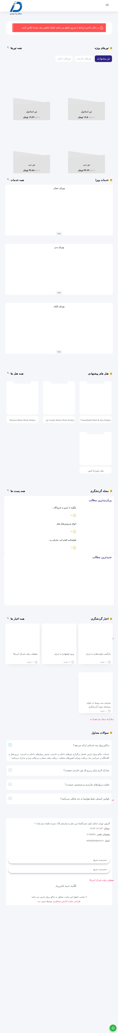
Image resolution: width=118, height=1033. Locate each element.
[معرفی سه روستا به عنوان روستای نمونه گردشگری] (95, 688)
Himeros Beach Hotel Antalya (22, 420)
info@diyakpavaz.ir (95, 840)
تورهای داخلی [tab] (64, 58)
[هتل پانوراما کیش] (96, 451)
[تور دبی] (86, 142)
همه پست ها (18, 491)
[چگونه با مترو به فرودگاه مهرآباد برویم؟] (95, 512)
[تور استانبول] (86, 89)
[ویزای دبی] (59, 270)
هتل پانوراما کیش (95, 471)
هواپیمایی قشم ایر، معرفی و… (62, 540)
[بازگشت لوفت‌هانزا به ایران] (95, 639)
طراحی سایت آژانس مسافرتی (67, 901)
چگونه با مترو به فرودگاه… (64, 508)
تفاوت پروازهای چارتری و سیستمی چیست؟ (87, 784)
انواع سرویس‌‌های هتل (66, 524)
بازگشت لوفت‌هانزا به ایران (98, 654)
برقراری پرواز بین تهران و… (101, 719)
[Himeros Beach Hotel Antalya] (22, 400)
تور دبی (86, 165)
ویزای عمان (59, 188)
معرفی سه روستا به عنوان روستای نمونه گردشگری (99, 705)
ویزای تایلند (59, 306)
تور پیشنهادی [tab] (103, 58)
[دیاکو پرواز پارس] (16, 8)
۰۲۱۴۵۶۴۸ (91, 834)
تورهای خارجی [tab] (84, 58)
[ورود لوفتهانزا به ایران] (59, 639)
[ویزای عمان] (59, 211)
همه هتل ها (17, 373)
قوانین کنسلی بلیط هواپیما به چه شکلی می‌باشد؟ (84, 798)
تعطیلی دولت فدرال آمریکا (102, 880)
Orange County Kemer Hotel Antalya (59, 420)
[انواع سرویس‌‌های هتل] (95, 528)
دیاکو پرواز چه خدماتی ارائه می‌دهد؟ (91, 745)
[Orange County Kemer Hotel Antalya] (59, 400)
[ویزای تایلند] (59, 329)
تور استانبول (86, 112)
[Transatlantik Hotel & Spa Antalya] (96, 400)
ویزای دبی (59, 247)
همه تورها (16, 48)
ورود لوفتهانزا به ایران (64, 654)
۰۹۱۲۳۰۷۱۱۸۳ (96, 828)
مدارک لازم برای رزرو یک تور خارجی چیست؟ (86, 770)
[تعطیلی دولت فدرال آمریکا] (22, 639)
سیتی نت (41, 901)
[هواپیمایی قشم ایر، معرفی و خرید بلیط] (95, 544)
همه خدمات (17, 180)
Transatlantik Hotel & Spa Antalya (96, 420)
